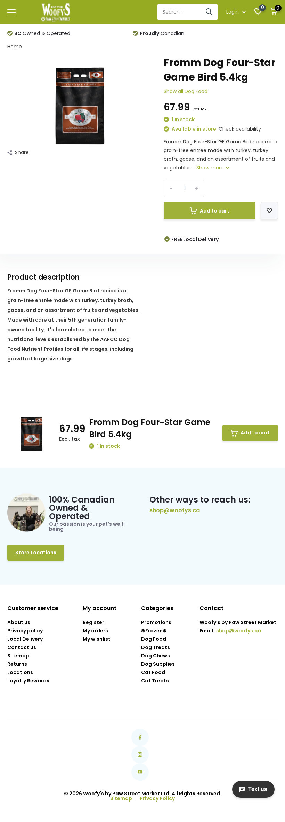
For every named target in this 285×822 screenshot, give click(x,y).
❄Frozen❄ (154, 630)
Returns (17, 664)
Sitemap (18, 655)
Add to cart (214, 210)
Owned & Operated (42, 33)
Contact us (21, 647)
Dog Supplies (158, 664)
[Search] (209, 12)
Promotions (156, 622)
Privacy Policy (157, 798)
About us (18, 622)
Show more (210, 167)
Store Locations (35, 552)
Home (14, 46)
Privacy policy (25, 630)
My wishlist (97, 639)
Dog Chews (155, 655)
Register (93, 622)
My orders (95, 630)
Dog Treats (155, 647)
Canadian (162, 33)
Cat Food (153, 672)
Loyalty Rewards (28, 680)
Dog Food (153, 639)
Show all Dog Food (185, 91)
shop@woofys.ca (174, 510)
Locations (20, 672)
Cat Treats (155, 680)
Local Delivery (25, 639)
